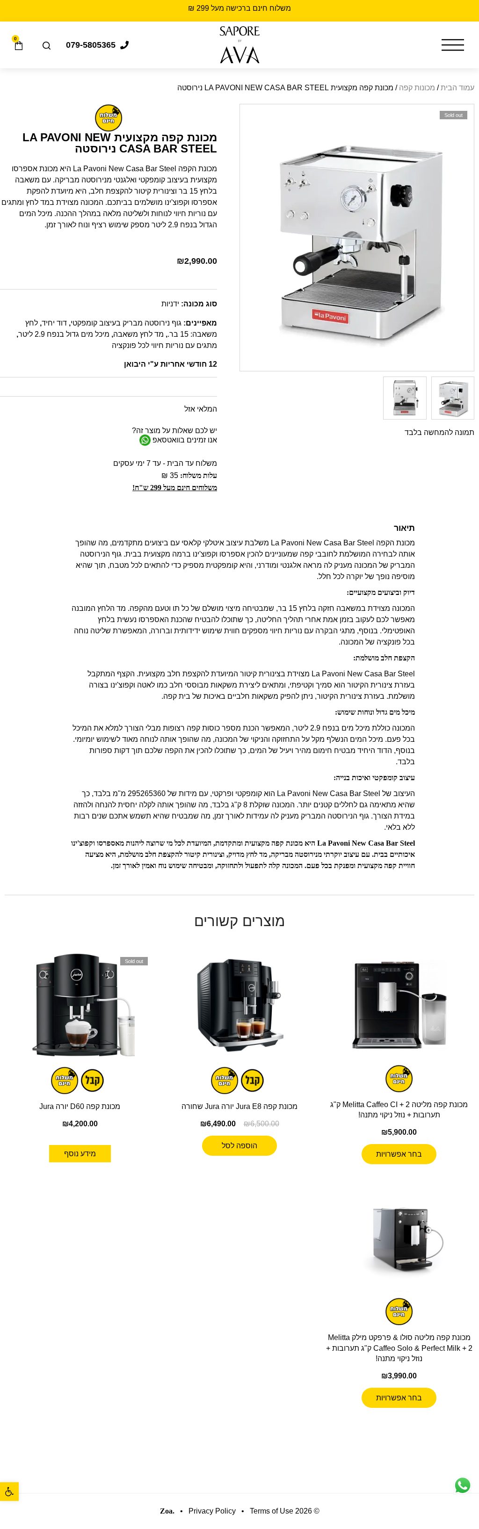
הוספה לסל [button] (239, 1146)
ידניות (170, 304)
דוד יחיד (54, 323)
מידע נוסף (80, 1154)
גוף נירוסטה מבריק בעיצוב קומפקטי (126, 323)
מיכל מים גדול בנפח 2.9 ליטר (63, 334)
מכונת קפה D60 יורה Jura (79, 1106)
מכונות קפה (417, 88)
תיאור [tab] (404, 528)
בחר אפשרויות (399, 1154)
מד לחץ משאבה (138, 334)
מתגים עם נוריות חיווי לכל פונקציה (164, 345)
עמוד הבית (457, 88)
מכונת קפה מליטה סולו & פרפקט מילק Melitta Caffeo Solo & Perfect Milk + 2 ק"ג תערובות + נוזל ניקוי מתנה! (399, 1347)
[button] (9, 1491)
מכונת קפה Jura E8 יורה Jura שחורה (239, 1106)
